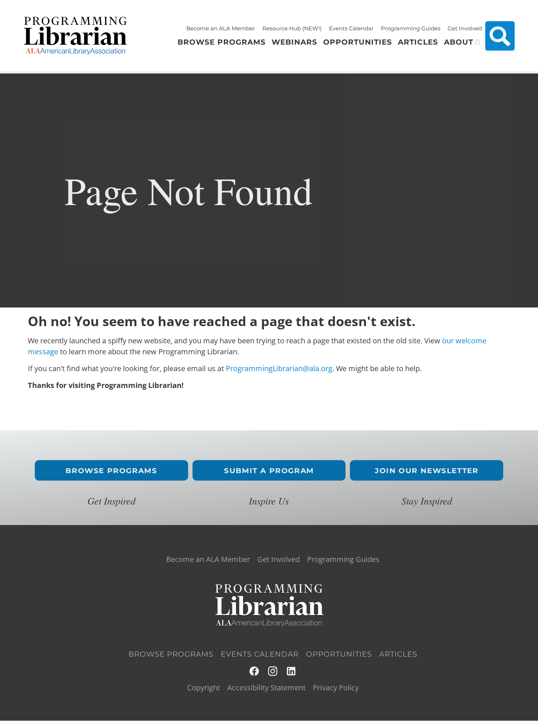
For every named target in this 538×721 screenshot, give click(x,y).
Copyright (203, 687)
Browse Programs (111, 470)
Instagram (273, 671)
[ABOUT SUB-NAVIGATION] (476, 42)
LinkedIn (291, 671)
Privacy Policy (336, 687)
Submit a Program (269, 470)
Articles (398, 654)
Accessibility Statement (266, 687)
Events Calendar (351, 28)
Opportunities (339, 654)
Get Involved (465, 28)
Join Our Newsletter (426, 470)
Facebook (254, 671)
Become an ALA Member (220, 28)
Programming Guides (410, 28)
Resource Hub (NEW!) (292, 28)
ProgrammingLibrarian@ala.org (279, 368)
